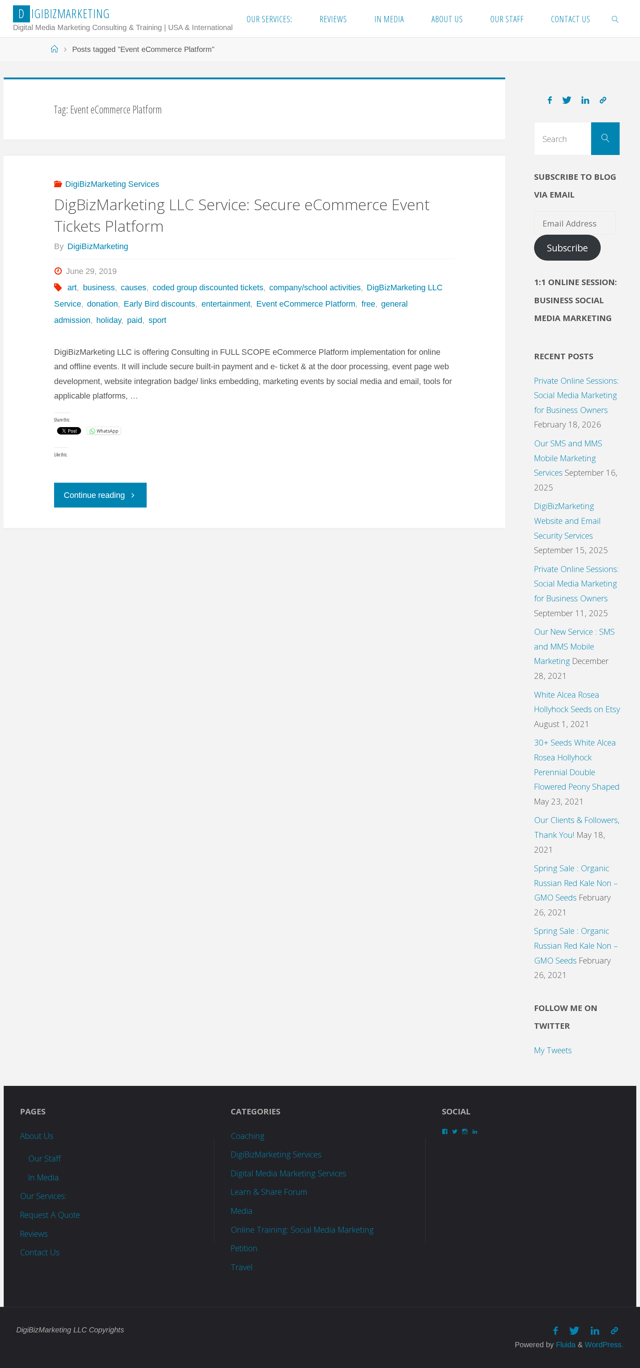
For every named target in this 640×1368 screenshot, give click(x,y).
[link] (615, 18)
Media (242, 1210)
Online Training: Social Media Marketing (302, 1229)
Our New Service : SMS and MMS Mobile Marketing (574, 646)
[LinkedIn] (586, 100)
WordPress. (604, 1345)
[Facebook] (550, 100)
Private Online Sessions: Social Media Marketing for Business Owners (576, 395)
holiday (108, 320)
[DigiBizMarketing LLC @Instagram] (602, 100)
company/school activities (315, 287)
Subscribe (567, 248)
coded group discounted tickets (208, 287)
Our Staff (44, 1158)
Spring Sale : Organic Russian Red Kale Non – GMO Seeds (576, 882)
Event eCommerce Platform (305, 303)
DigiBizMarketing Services (112, 184)
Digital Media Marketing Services (288, 1173)
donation (102, 303)
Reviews (34, 1233)
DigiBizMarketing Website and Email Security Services (567, 520)
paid (134, 320)
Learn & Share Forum (269, 1191)
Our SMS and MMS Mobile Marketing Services (568, 457)
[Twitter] (567, 100)
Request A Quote (50, 1214)
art (72, 287)
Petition (244, 1247)
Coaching (247, 1135)
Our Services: (43, 1195)
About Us (36, 1135)
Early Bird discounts (159, 303)
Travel (242, 1266)
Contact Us (40, 1252)
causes (133, 287)
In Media (43, 1177)
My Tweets (553, 1049)
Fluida (565, 1345)
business (98, 287)
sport (157, 320)
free (368, 303)
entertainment (225, 303)
